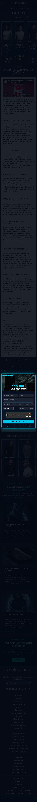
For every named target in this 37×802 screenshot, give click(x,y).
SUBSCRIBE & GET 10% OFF (18, 422)
